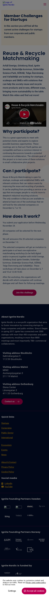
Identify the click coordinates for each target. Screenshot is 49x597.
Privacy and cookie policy (36, 583)
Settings (12, 591)
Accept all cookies (35, 591)
